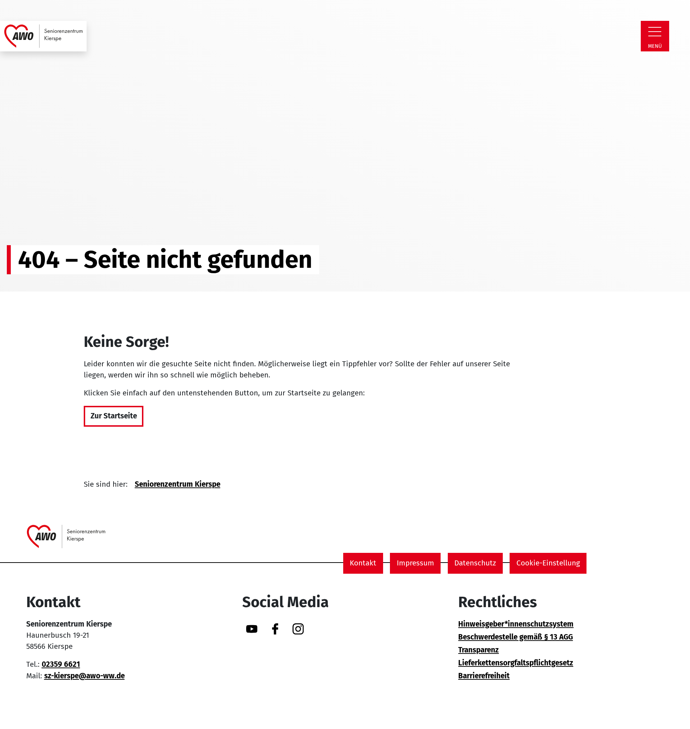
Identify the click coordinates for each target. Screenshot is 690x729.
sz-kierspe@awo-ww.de (84, 675)
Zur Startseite (114, 416)
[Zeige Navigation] (655, 31)
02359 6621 (61, 664)
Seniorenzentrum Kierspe (177, 484)
